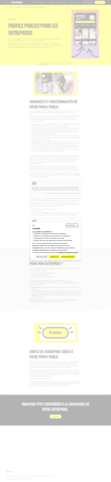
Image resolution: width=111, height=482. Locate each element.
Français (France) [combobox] (71, 225)
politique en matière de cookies (68, 252)
